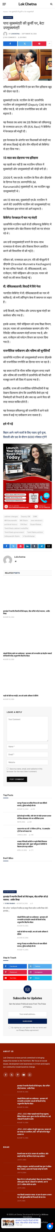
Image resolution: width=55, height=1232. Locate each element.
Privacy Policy (24, 1030)
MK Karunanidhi (10, 520)
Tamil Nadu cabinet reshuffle (16, 528)
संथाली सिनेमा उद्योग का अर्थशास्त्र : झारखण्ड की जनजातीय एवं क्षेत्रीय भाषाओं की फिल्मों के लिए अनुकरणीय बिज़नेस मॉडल (32, 919)
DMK (35, 517)
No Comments (10, 37)
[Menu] (4, 4)
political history (10, 524)
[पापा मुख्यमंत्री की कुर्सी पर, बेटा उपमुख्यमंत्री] (27, 65)
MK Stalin (24, 520)
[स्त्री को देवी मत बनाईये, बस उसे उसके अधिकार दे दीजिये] (27, 678)
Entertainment (10, 892)
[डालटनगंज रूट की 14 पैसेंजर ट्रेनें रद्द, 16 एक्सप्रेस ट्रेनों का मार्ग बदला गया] (9, 831)
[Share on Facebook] (10, 43)
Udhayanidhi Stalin (12, 536)
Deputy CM (25, 517)
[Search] (51, 4)
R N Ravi (24, 524)
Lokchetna (15, 34)
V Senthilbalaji (29, 536)
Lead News (8, 17)
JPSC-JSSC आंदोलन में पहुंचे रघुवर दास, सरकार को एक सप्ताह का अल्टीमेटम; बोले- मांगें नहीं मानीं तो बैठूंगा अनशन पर (34, 1131)
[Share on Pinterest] (39, 43)
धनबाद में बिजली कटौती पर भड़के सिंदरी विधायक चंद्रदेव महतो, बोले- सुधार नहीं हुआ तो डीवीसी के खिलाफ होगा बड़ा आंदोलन (32, 844)
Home (5, 12)
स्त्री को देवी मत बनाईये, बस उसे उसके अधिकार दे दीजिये (20, 696)
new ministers (36, 520)
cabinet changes (11, 517)
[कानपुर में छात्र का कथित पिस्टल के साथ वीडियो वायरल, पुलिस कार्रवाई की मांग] (9, 805)
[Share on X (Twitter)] (25, 43)
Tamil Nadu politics (35, 532)
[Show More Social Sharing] (49, 43)
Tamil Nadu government (14, 532)
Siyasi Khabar (35, 524)
